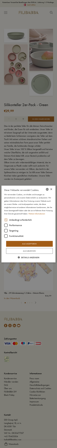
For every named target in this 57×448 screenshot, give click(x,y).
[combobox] (47, 189)
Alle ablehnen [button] (29, 251)
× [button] (51, 189)
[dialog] (28, 224)
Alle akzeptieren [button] (29, 244)
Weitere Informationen (36, 213)
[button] (28, 257)
